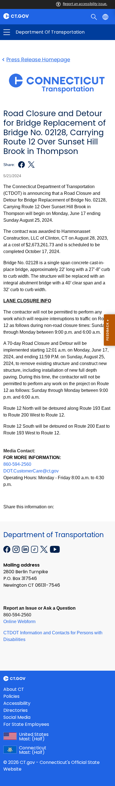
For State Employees (26, 724)
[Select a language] (105, 16)
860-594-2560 (17, 464)
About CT (13, 689)
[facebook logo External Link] (20, 165)
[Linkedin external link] (26, 549)
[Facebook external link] (7, 549)
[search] (94, 16)
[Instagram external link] (17, 549)
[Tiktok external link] (35, 549)
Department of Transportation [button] (32, 32)
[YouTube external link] (55, 549)
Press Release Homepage (38, 59)
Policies (11, 696)
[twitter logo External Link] (30, 165)
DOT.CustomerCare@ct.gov (31, 471)
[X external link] (44, 549)
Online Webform (19, 621)
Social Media (16, 717)
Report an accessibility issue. (85, 3)
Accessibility (16, 703)
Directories (15, 710)
